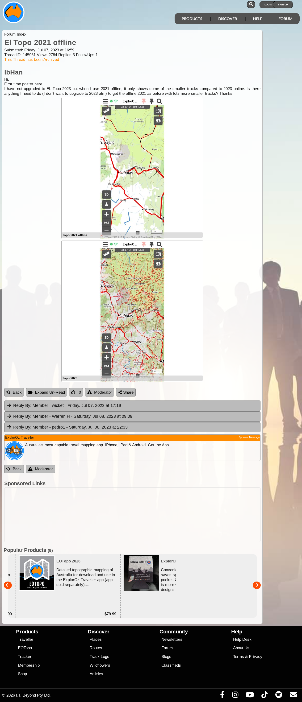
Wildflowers (100, 665)
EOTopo (25, 648)
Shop (22, 674)
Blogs (166, 656)
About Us (241, 648)
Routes (96, 648)
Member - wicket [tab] (67, 405)
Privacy (255, 656)
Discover (227, 18)
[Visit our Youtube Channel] (250, 696)
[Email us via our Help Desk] (293, 696)
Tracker (24, 656)
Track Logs (99, 656)
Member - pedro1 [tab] (70, 427)
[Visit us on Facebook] (222, 696)
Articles (96, 674)
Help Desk (242, 639)
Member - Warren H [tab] (72, 416)
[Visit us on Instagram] (235, 696)
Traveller (25, 639)
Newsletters (171, 639)
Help (257, 18)
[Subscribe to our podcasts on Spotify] (278, 696)
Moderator (103, 392)
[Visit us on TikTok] (264, 696)
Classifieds (171, 665)
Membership (29, 665)
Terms (238, 656)
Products (192, 18)
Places (96, 639)
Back (17, 392)
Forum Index (15, 34)
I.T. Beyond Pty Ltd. (33, 695)
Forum (285, 18)
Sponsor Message (249, 437)
